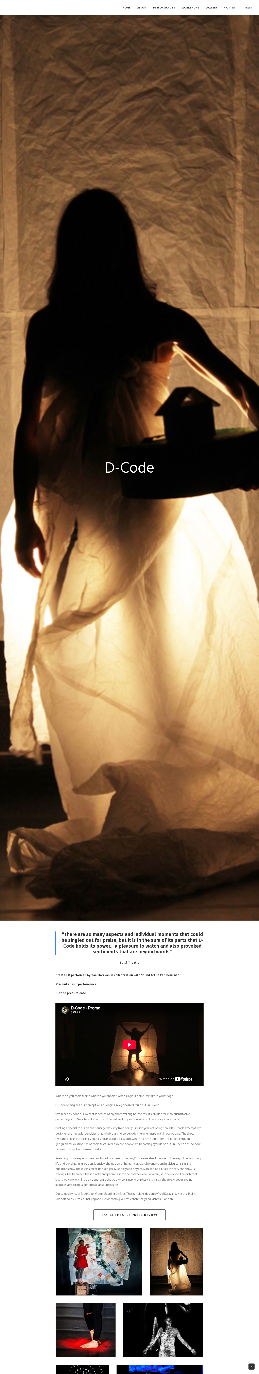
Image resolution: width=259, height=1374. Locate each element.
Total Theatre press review (129, 1215)
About (142, 7)
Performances (164, 7)
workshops (190, 7)
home (127, 7)
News (248, 7)
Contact (231, 7)
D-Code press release (70, 993)
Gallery (212, 7)
